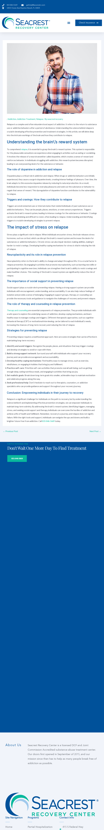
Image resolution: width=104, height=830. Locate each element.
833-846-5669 (48, 421)
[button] (69, 23)
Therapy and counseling (17, 310)
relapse (24, 149)
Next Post (95, 431)
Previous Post (10, 431)
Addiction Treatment (26, 119)
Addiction (12, 119)
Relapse (39, 119)
